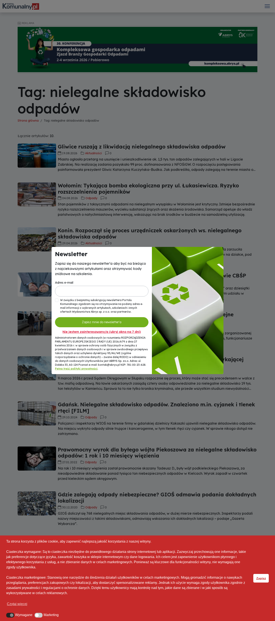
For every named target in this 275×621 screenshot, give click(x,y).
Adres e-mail (64, 282)
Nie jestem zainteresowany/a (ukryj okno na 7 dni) (102, 332)
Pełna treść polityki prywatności (76, 368)
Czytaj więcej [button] (17, 604)
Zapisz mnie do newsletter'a (101, 322)
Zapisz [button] (261, 578)
